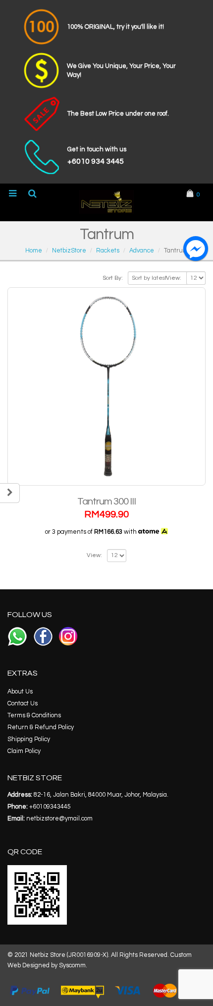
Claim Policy (24, 751)
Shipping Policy (28, 739)
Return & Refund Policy (40, 727)
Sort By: (113, 278)
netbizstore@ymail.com (59, 819)
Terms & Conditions (34, 715)
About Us (20, 692)
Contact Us (22, 703)
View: (173, 278)
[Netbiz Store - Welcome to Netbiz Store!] (106, 202)
